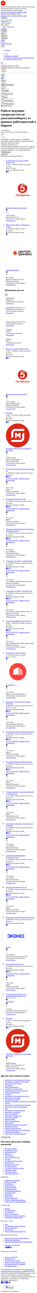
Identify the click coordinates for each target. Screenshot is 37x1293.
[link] (4, 35)
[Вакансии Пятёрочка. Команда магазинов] (20, 190)
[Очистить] (3, 70)
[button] (3, 40)
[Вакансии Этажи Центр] (20, 672)
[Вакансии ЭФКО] (20, 936)
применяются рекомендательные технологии (17, 1270)
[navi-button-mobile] (3, 46)
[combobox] (10, 66)
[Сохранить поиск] (3, 75)
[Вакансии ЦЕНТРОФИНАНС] (20, 252)
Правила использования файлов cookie (14, 16)
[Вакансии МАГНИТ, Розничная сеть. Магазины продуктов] (20, 435)
